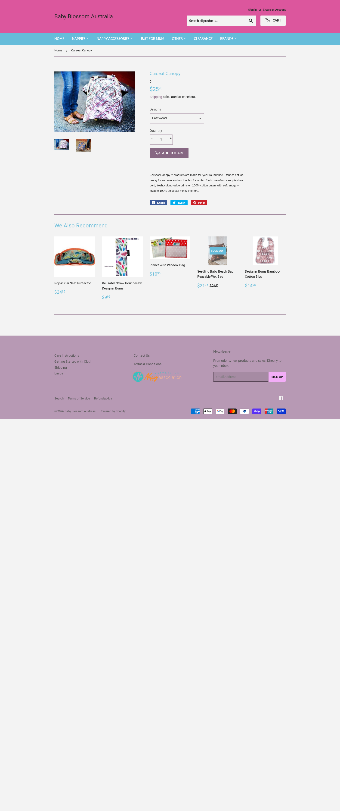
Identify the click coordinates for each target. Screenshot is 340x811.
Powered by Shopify (113, 411)
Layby (58, 373)
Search (59, 398)
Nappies (79, 39)
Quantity (156, 130)
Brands (227, 39)
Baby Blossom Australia (83, 16)
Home (59, 39)
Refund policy (103, 398)
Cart (276, 20)
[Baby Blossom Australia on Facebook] (280, 398)
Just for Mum (152, 39)
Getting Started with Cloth (73, 361)
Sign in (252, 9)
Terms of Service (79, 398)
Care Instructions (66, 355)
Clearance (203, 39)
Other (177, 39)
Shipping (156, 97)
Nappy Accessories (113, 39)
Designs (155, 109)
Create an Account (274, 9)
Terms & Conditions (147, 364)
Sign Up (277, 377)
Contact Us (142, 355)
